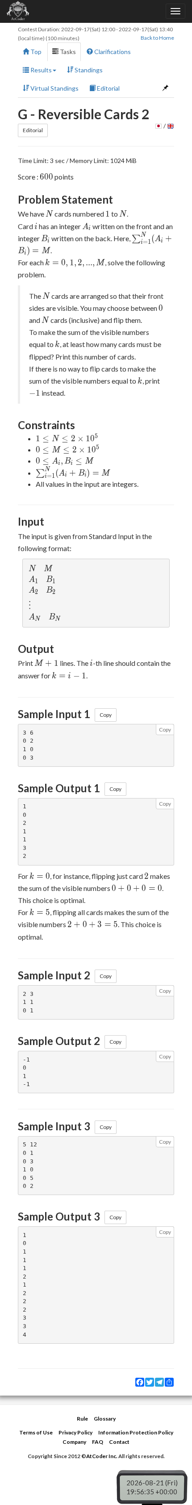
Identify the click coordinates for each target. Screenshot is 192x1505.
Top (35, 51)
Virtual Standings (54, 88)
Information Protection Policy (135, 1432)
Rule (82, 1418)
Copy (106, 714)
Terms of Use (36, 1432)
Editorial (108, 88)
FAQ (97, 1441)
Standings (88, 70)
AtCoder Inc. (101, 1456)
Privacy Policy (75, 1432)
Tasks (67, 51)
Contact (119, 1441)
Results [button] (40, 70)
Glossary (105, 1418)
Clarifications (112, 51)
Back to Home (157, 37)
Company (74, 1441)
